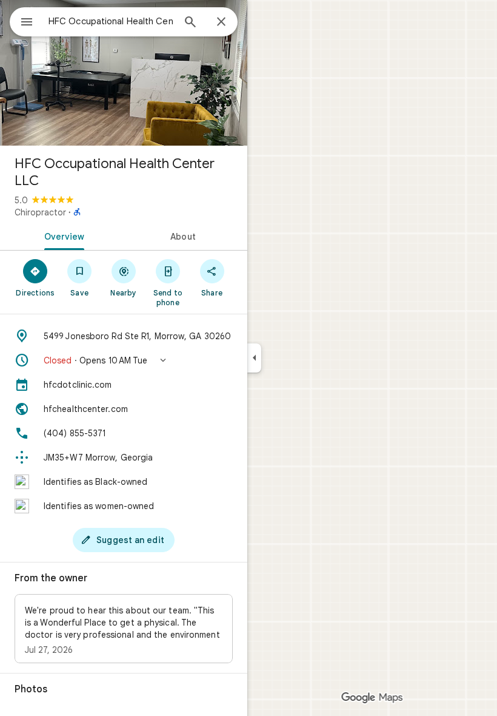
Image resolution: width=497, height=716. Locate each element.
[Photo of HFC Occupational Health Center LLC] (123, 73)
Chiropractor (40, 212)
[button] (123, 360)
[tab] (61, 235)
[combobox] (110, 21)
